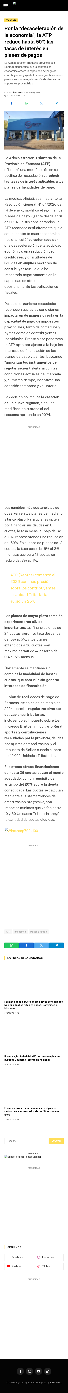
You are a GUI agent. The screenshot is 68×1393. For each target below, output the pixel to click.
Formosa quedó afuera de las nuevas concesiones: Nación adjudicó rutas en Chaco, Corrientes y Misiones (33, 1005)
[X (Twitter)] (41, 103)
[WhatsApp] (26, 103)
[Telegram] (56, 103)
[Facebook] (11, 103)
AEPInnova (55, 1382)
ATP (8, 931)
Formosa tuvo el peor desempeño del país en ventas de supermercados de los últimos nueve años (31, 1111)
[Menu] (5, 5)
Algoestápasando (13, 93)
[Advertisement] (34, 463)
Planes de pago (38, 931)
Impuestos (20, 931)
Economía (11, 20)
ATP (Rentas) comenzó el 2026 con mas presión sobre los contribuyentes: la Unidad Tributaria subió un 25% (33, 588)
